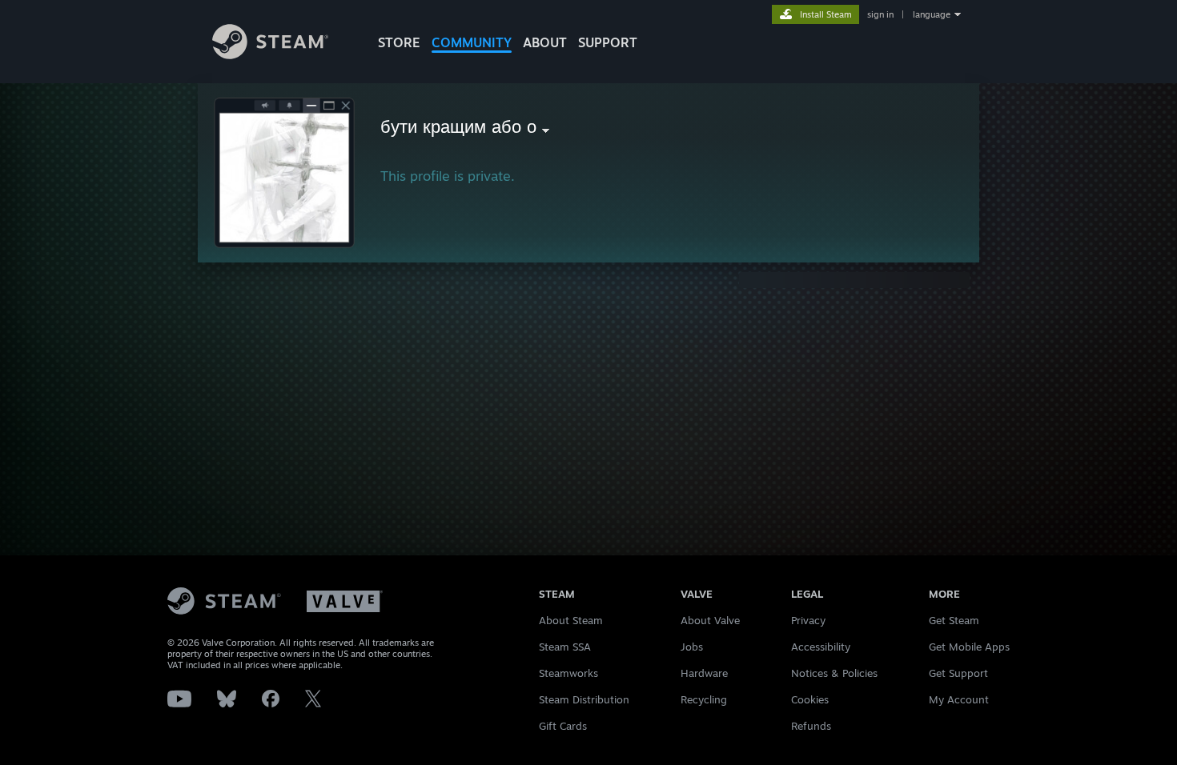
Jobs (692, 646)
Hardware (704, 673)
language (931, 14)
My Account (959, 699)
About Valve (710, 620)
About (545, 42)
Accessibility (820, 646)
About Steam (571, 620)
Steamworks (568, 673)
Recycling (704, 699)
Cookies (810, 699)
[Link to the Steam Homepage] (270, 55)
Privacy (808, 620)
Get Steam (954, 620)
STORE (399, 42)
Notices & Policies (834, 673)
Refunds (811, 725)
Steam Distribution (584, 699)
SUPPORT (607, 42)
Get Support (958, 673)
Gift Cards (563, 725)
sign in (880, 14)
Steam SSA (565, 646)
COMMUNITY (472, 42)
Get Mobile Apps (969, 646)
